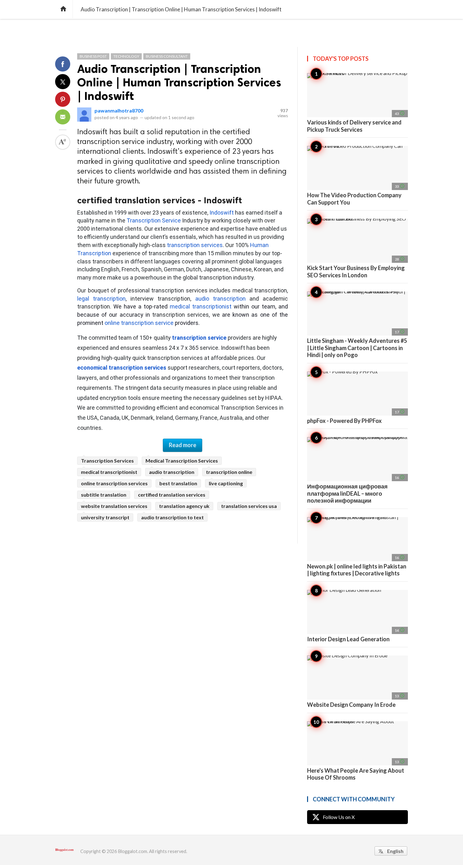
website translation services (114, 506)
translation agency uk (184, 506)
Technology (126, 56)
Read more (182, 444)
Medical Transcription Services (182, 461)
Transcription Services (107, 461)
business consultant (167, 56)
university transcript (105, 517)
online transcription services (114, 483)
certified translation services (171, 495)
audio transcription (171, 472)
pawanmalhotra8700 (118, 110)
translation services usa (249, 506)
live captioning (226, 483)
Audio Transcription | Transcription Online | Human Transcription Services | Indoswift (179, 82)
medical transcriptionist (109, 472)
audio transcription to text (172, 517)
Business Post (93, 56)
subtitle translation (103, 495)
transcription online (229, 472)
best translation (178, 483)
